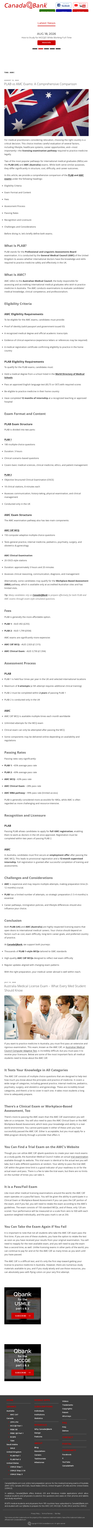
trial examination (79, 1156)
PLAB (71, 175)
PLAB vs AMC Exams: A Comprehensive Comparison (40, 84)
